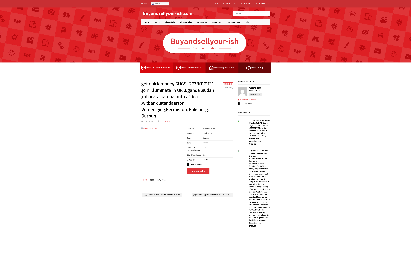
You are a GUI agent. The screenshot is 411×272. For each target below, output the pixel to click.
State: (189, 138)
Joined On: (253, 90)
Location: (191, 128)
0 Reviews (167, 121)
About (157, 22)
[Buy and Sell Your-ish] (169, 13)
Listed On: (191, 160)
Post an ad (226, 4)
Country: (190, 133)
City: (189, 143)
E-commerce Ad (233, 22)
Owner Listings (255, 94)
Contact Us (202, 22)
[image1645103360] (162, 128)
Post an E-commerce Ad (158, 67)
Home (216, 4)
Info (145, 180)
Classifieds (170, 22)
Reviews (161, 180)
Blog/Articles (186, 22)
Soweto (144, 4)
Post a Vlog (257, 67)
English (157, 3)
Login (257, 4)
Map (152, 180)
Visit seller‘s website (248, 100)
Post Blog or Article (243, 4)
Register (265, 4)
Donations (216, 22)
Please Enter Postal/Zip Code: (194, 149)
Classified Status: (194, 155)
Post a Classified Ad (191, 67)
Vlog (248, 22)
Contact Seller (198, 171)
